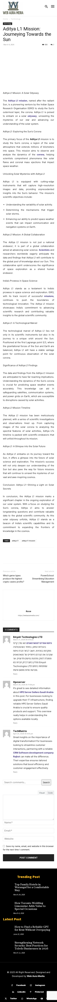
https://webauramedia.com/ (28, 615)
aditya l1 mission (28, 541)
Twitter (13, 998)
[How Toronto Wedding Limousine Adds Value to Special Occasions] (8, 905)
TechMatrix (20, 731)
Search (46, 782)
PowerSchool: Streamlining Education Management (43, 578)
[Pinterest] (19, 51)
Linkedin (21, 992)
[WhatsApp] (26, 51)
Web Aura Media (36, 976)
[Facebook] (6, 51)
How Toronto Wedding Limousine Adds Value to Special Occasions (30, 906)
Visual (42, 793)
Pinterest (39, 992)
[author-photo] (28, 607)
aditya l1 (15, 541)
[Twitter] (12, 51)
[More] (33, 51)
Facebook (21, 985)
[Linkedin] (13, 992)
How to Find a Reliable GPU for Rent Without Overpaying (32, 928)
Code (50, 793)
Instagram (40, 985)
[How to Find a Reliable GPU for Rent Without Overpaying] (8, 928)
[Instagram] (30, 985)
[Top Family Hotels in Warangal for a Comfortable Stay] (8, 886)
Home (5, 19)
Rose (28, 611)
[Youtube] (41, 998)
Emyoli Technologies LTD (27, 637)
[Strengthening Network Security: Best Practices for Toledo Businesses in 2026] (8, 944)
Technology (15, 19)
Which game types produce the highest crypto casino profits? (13, 578)
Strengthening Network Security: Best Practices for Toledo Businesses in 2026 (31, 945)
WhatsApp (31, 998)
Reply (15, 674)
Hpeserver (19, 682)
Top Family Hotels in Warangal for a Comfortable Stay (32, 887)
